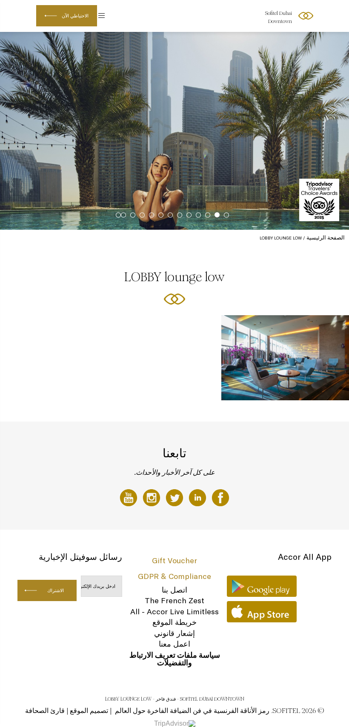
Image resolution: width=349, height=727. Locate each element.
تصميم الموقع (89, 710)
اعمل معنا (174, 644)
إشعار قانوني (174, 633)
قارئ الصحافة (45, 710)
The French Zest (174, 600)
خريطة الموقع (174, 622)
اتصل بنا (174, 590)
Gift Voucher (174, 560)
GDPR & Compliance (174, 576)
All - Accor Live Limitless (174, 611)
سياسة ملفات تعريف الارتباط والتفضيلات (174, 658)
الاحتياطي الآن (75, 16)
